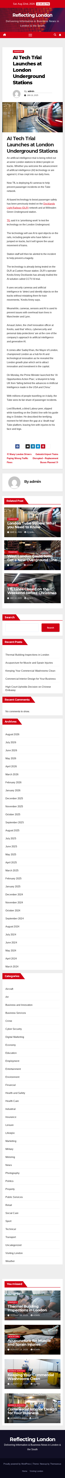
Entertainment (13, 1069)
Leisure (9, 1125)
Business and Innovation (19, 1005)
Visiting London (14, 1253)
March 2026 (11, 774)
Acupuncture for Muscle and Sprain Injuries (29, 663)
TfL (8, 220)
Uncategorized (13, 1245)
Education (11, 1053)
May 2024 (10, 950)
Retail (8, 1205)
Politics (9, 1181)
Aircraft (9, 989)
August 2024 (12, 926)
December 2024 (14, 894)
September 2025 (14, 822)
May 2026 (10, 758)
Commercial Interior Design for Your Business (30, 679)
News (8, 1165)
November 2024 (14, 902)
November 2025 (14, 806)
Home (24, 1471)
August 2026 (12, 734)
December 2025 (14, 798)
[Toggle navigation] (30, 35)
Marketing (10, 1141)
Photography (12, 1173)
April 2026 (11, 766)
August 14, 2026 (19, 1350)
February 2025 (13, 878)
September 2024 (14, 918)
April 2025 (11, 862)
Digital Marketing (14, 1037)
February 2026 (13, 782)
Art (7, 997)
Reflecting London (32, 15)
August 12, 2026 (19, 1384)
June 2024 (11, 942)
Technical (10, 1229)
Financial (10, 1085)
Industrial (10, 1109)
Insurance (10, 1117)
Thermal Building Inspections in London (27, 654)
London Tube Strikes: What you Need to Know (31, 525)
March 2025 (11, 870)
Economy (10, 1045)
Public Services (14, 1197)
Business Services (15, 1013)
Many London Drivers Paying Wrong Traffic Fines (19, 458)
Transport (18, 51)
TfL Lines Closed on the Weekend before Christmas (31, 591)
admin (31, 91)
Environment (12, 1077)
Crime (8, 1021)
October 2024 (12, 910)
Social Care (11, 1213)
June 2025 (11, 846)
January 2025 (12, 886)
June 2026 (11, 750)
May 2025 (10, 854)
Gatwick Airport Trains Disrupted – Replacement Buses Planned (45, 458)
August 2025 (12, 830)
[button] (55, 35)
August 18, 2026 (19, 1315)
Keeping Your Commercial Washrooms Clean (30, 671)
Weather (10, 1261)
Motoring (10, 1157)
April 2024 (11, 958)
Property (10, 1189)
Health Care (12, 1101)
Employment (12, 1061)
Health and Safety (15, 1093)
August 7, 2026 (18, 1418)
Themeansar (55, 1464)
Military (9, 1149)
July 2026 (10, 742)
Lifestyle (10, 1133)
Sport (8, 1221)
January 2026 (12, 790)
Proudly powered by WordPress (17, 1464)
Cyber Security (13, 1029)
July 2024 (10, 934)
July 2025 (10, 838)
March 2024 (11, 966)
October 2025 (12, 814)
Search (10, 617)
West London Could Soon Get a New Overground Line (32, 558)
